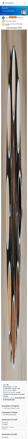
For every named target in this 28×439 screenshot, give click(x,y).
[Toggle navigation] (25, 3)
